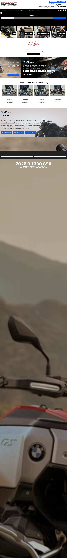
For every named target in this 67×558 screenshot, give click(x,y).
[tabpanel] (33, 67)
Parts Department (21, 10)
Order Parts (58, 155)
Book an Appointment (18, 132)
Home (2, 10)
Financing (28, 10)
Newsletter (54, 1)
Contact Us (37, 10)
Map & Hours (62, 1)
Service (15, 10)
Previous (2, 68)
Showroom (11, 10)
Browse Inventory (6, 132)
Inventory (6, 10)
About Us (32, 10)
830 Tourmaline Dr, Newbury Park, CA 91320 (46, 5)
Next (65, 68)
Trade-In (42, 155)
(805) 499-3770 (51, 3)
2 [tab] (33, 77)
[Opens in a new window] (63, 10)
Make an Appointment (33, 54)
